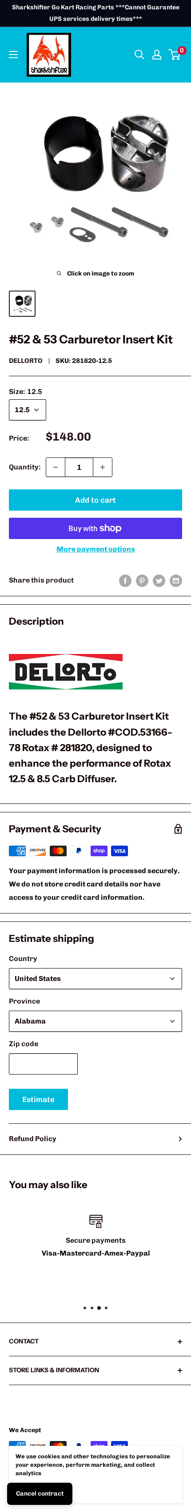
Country (23, 958)
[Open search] (139, 54)
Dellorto (26, 361)
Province (24, 1001)
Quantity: (24, 467)
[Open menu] (13, 54)
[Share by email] (176, 580)
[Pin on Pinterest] (142, 580)
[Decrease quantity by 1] (55, 467)
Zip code (23, 1044)
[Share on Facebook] (125, 580)
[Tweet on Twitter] (159, 580)
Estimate (38, 1099)
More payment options (95, 549)
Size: (25, 391)
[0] (174, 54)
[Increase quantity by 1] (102, 467)
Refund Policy (32, 1138)
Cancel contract (40, 1493)
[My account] (156, 54)
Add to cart (95, 500)
